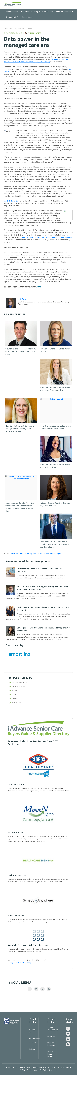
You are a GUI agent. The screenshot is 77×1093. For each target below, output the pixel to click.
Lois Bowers (35, 33)
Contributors (33, 1039)
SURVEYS (15, 699)
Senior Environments (63, 11)
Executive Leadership (24, 553)
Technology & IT (12, 17)
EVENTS (15, 695)
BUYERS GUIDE (17, 703)
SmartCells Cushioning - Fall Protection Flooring (29, 945)
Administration (11, 11)
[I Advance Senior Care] (12, 4)
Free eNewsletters (51, 1028)
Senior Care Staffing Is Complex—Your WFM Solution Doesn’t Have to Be (43, 608)
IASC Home (8, 29)
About (33, 1043)
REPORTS (15, 690)
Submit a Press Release (50, 1053)
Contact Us (32, 1031)
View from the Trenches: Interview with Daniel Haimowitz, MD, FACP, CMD (20, 351)
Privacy (32, 1049)
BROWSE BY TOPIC (19, 686)
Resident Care (47, 11)
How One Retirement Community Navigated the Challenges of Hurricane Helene (20, 429)
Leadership (44, 553)
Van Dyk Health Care (11, 201)
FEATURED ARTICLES (19, 682)
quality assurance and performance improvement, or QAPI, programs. (46, 237)
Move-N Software (15, 832)
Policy (36, 11)
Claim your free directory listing (19, 962)
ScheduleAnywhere (16, 915)
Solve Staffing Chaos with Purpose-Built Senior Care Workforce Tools (40, 570)
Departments (25, 11)
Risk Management (57, 553)
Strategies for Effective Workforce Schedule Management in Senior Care (43, 629)
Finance (36, 553)
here (38, 286)
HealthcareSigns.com (17, 875)
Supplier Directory (51, 1044)
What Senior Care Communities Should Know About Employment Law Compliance (54, 544)
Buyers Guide (27, 17)
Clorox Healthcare (16, 784)
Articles (29, 29)
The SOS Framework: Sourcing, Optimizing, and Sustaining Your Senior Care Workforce (42, 588)
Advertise (51, 1036)
